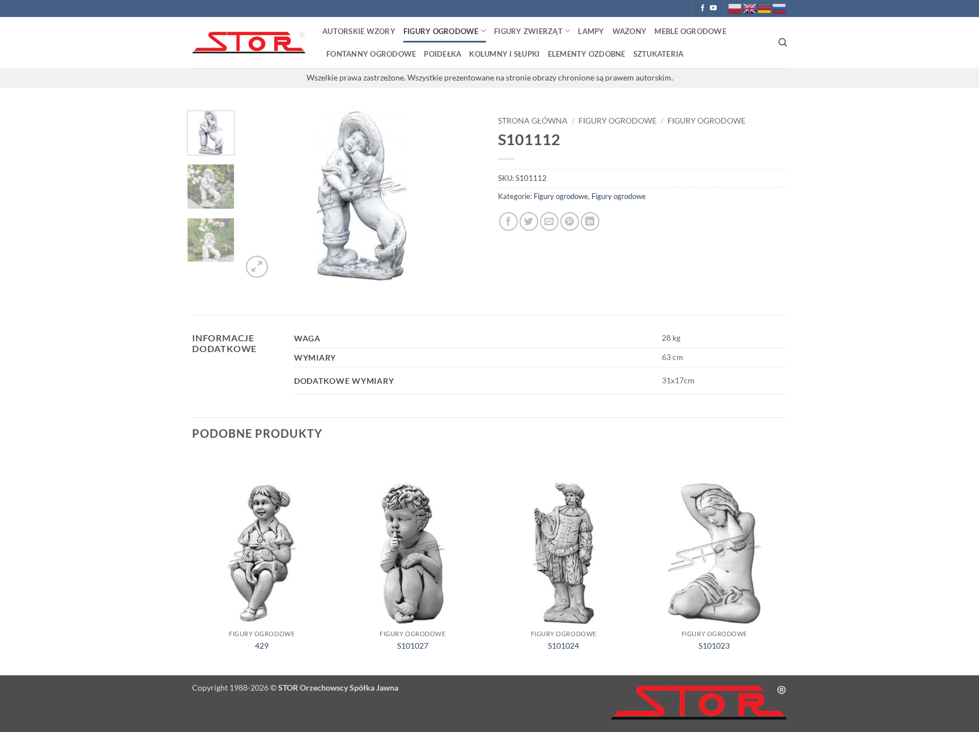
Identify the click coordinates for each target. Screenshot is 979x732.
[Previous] (261, 196)
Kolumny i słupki (504, 53)
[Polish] (735, 7)
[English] (750, 7)
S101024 (563, 645)
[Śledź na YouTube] (713, 8)
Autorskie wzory (358, 31)
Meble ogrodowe (690, 31)
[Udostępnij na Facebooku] (508, 221)
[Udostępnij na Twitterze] (529, 221)
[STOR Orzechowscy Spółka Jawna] (248, 43)
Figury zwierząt (528, 31)
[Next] (462, 196)
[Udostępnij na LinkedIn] (590, 221)
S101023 (714, 645)
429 (262, 645)
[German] (764, 7)
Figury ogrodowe (441, 31)
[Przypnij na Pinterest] (569, 221)
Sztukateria (658, 53)
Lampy (591, 31)
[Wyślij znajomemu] (549, 221)
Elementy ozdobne (586, 53)
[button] (257, 267)
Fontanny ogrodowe (371, 53)
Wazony (629, 31)
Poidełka (442, 53)
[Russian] (779, 7)
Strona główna (533, 120)
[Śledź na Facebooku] (702, 8)
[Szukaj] (782, 42)
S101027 (412, 645)
